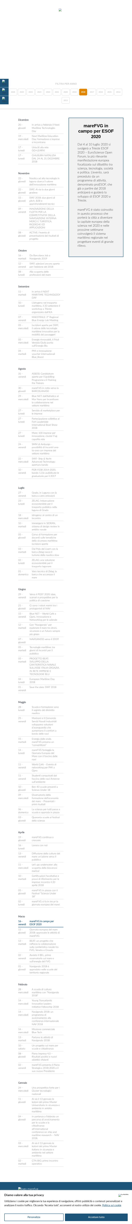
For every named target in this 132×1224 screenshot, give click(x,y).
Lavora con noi (39, 845)
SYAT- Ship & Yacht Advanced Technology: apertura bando (43, 462)
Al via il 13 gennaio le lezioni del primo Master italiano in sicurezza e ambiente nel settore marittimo (44, 1149)
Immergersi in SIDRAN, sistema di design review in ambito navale (46, 526)
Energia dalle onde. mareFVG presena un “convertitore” (43, 742)
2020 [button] (66, 92)
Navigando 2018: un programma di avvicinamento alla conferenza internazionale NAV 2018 (45, 1018)
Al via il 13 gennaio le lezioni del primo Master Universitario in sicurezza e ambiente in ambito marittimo (46, 1105)
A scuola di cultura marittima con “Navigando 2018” (45, 992)
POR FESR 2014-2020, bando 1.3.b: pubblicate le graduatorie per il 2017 (45, 473)
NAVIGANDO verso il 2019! (44, 639)
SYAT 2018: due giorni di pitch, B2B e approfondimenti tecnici (42, 201)
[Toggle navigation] (12, 10)
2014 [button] (118, 92)
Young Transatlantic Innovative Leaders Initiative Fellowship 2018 (45, 1003)
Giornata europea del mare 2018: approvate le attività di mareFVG (45, 932)
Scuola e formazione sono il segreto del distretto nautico (45, 710)
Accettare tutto (96, 1217)
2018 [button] (83, 92)
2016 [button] (101, 92)
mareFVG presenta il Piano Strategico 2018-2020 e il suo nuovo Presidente (46, 1068)
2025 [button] (22, 92)
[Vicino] (124, 1195)
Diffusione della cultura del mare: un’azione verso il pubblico (46, 856)
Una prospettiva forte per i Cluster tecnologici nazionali (46, 1091)
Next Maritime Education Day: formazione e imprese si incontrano (46, 139)
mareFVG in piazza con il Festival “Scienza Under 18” (45, 893)
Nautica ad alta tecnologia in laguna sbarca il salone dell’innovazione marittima (44, 181)
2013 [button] (66, 100)
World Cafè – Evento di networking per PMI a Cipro (44, 767)
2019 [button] (74, 92)
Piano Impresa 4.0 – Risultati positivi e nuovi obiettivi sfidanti (44, 1057)
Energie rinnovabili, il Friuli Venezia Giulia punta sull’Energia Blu (45, 343)
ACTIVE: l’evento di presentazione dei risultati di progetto (44, 235)
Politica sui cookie (111, 1205)
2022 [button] (48, 92)
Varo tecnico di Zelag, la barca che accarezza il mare (44, 574)
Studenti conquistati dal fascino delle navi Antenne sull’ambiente (45, 778)
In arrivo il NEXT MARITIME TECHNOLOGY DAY (46, 295)
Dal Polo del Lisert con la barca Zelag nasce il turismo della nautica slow (45, 552)
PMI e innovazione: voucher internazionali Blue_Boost (43, 354)
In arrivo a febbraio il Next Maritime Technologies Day (45, 128)
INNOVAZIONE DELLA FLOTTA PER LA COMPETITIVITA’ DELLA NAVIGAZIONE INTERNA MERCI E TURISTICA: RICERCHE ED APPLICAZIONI (42, 218)
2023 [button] (39, 92)
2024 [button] (31, 92)
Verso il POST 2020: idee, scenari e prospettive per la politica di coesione (44, 597)
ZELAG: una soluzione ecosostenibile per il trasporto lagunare (43, 563)
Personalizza (34, 1217)
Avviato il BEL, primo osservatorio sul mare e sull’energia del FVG (42, 958)
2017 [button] (92, 92)
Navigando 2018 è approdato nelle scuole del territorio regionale (43, 969)
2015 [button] (109, 92)
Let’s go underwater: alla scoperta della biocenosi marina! (44, 868)
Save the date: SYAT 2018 (43, 687)
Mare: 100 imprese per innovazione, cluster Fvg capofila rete (44, 436)
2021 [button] (57, 92)
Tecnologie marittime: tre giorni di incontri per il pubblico (42, 650)
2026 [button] (13, 92)
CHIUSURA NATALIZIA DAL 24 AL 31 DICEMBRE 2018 (46, 158)
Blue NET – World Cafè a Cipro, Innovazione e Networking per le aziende (43, 617)
